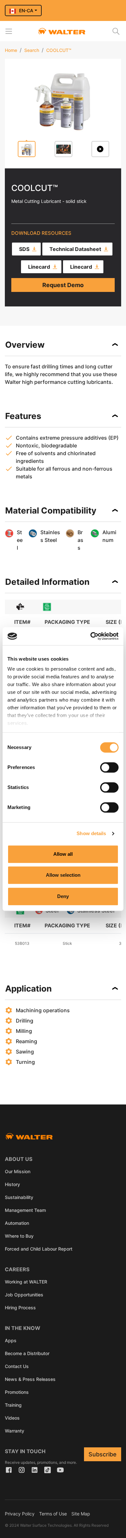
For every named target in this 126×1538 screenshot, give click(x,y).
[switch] (109, 767)
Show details (91, 833)
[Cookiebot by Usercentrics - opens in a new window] (91, 636)
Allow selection (63, 875)
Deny (63, 896)
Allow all (63, 854)
